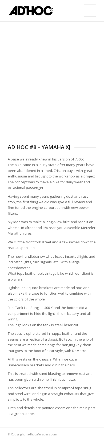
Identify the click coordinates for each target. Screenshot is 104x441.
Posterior (84, 79)
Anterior (20, 79)
